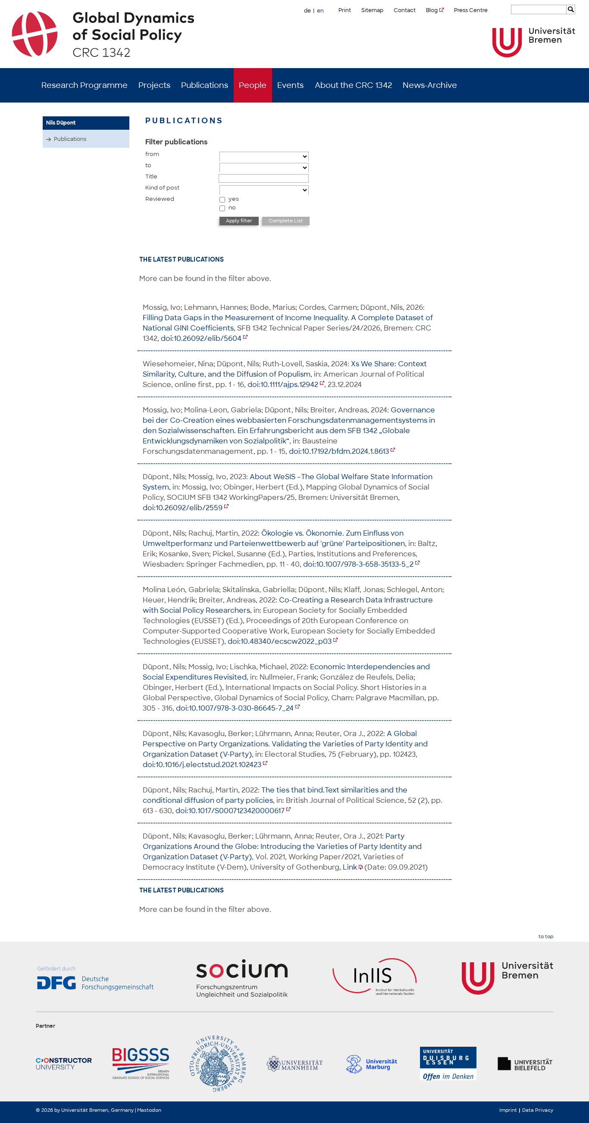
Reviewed (159, 199)
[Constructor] (64, 1064)
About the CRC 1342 (353, 85)
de (307, 10)
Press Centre (471, 10)
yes (234, 199)
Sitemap (372, 10)
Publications (204, 85)
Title (151, 176)
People (252, 85)
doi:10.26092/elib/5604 (201, 338)
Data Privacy (537, 1110)
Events (290, 85)
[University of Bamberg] (218, 1064)
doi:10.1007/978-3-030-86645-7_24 (235, 708)
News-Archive (430, 85)
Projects (154, 85)
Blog (432, 10)
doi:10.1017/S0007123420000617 (230, 810)
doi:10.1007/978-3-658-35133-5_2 (358, 564)
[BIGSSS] (141, 1064)
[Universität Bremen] (533, 42)
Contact (405, 10)
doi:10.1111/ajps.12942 (283, 384)
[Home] (294, 34)
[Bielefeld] (525, 1064)
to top (546, 936)
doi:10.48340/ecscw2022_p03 (280, 641)
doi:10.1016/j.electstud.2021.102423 (202, 764)
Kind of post (162, 187)
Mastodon (149, 1110)
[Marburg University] (371, 1064)
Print (344, 10)
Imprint (508, 1110)
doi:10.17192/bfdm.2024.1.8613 (339, 451)
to (148, 165)
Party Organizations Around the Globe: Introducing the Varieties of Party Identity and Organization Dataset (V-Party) (282, 846)
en (320, 10)
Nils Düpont (60, 122)
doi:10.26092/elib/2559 (182, 507)
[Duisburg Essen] (448, 1064)
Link (350, 867)
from (152, 154)
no (232, 207)
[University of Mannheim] (294, 1064)
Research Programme (84, 85)
